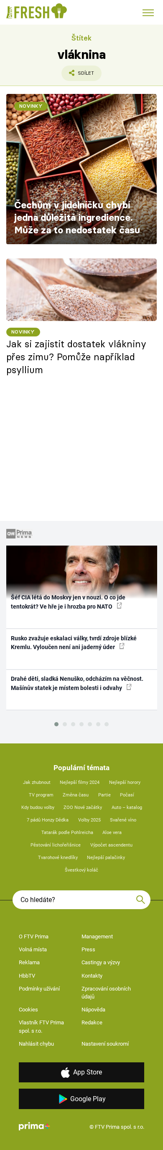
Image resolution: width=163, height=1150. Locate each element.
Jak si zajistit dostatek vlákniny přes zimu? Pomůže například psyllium (76, 357)
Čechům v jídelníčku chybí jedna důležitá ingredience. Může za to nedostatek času (77, 217)
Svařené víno (123, 820)
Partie (104, 795)
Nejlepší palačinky (106, 857)
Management (97, 936)
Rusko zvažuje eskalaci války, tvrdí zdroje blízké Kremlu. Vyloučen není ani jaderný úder (74, 642)
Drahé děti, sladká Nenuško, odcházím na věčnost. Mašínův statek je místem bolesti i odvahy (77, 683)
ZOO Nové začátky (83, 807)
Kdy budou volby (37, 807)
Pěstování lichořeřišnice (56, 845)
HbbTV (27, 976)
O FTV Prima (33, 936)
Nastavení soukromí (105, 1044)
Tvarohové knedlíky (58, 857)
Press (88, 949)
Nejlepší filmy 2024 (79, 782)
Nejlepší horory (124, 782)
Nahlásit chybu (36, 1044)
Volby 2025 (89, 820)
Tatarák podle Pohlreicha (67, 832)
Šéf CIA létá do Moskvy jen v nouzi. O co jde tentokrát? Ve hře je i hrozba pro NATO (68, 601)
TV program (41, 795)
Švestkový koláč (81, 870)
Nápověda (93, 1009)
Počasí (127, 795)
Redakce (92, 1022)
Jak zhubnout (37, 782)
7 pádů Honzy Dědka (48, 820)
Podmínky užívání (39, 989)
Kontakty (92, 976)
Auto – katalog (127, 807)
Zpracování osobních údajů (106, 993)
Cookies (28, 1009)
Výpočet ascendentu (111, 845)
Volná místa (33, 949)
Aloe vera (112, 832)
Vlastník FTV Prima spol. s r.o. (41, 1026)
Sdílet (77, 75)
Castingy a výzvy (101, 962)
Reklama (29, 962)
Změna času (76, 795)
